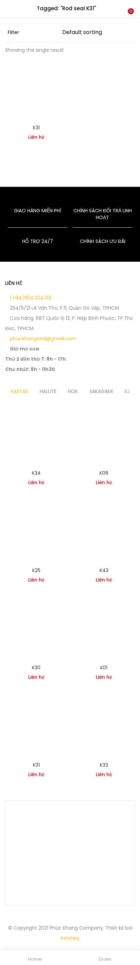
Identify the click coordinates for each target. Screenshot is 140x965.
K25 (36, 570)
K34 (36, 473)
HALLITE (48, 391)
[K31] (36, 88)
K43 (104, 570)
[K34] (36, 434)
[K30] (36, 628)
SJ (126, 391)
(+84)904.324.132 (29, 297)
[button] (130, 4)
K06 (104, 473)
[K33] (104, 726)
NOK (73, 391)
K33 (104, 765)
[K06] (104, 434)
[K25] (36, 531)
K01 (103, 668)
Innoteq (70, 938)
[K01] (104, 628)
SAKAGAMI (101, 391)
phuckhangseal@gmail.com (42, 338)
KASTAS (19, 391)
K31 (36, 128)
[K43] (104, 531)
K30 (36, 668)
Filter (13, 32)
